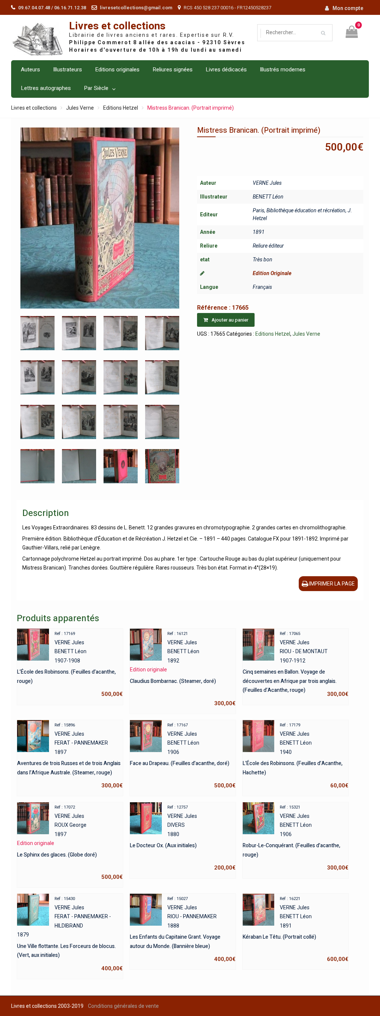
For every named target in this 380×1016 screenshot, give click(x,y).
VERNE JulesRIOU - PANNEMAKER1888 (183, 929)
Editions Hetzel (120, 108)
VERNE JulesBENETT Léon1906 (183, 756)
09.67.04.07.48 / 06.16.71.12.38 (52, 7)
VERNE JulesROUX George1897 (70, 842)
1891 (259, 232)
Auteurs (30, 69)
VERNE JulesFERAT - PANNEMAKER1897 (70, 756)
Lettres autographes (46, 88)
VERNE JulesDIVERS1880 (183, 838)
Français (262, 287)
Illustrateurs (67, 69)
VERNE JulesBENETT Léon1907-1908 (70, 664)
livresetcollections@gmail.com (136, 7)
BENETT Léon (268, 197)
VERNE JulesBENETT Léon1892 (183, 669)
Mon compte (347, 8)
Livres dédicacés (226, 69)
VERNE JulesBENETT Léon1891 (295, 929)
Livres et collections (117, 26)
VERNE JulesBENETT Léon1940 (295, 756)
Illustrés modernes (282, 69)
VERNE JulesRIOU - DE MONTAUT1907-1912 (295, 664)
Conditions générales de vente (123, 1006)
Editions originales (117, 69)
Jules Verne (80, 108)
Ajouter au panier (230, 319)
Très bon (262, 259)
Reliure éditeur (268, 246)
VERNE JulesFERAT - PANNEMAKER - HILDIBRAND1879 (70, 934)
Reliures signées (173, 69)
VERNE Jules (267, 183)
